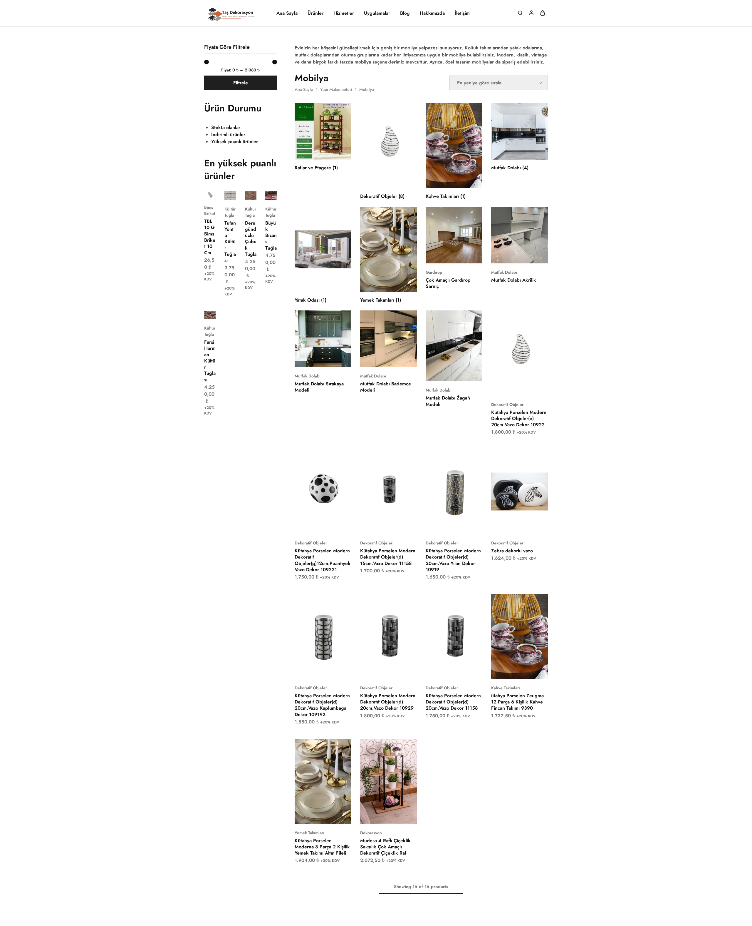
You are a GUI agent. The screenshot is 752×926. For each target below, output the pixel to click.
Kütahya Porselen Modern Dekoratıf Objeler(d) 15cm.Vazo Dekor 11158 (387, 557)
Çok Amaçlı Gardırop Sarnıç (448, 283)
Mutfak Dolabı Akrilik (513, 280)
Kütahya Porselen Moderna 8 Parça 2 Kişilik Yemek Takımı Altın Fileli (322, 847)
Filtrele (240, 82)
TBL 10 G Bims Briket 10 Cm (209, 237)
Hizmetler (343, 13)
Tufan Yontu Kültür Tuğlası (230, 242)
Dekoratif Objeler (507, 404)
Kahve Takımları (505, 688)
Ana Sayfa (287, 13)
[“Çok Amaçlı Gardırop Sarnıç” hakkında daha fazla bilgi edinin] (446, 254)
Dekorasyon (371, 833)
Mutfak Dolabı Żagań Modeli (448, 401)
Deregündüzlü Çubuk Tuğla (250, 239)
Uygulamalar (377, 13)
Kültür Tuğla (230, 212)
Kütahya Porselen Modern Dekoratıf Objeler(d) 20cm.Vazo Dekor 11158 (453, 702)
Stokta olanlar (225, 127)
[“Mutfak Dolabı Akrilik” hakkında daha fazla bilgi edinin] (512, 254)
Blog (405, 13)
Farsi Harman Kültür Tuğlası (210, 361)
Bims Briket (209, 210)
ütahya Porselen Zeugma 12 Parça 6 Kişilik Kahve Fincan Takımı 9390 (517, 702)
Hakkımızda (432, 13)
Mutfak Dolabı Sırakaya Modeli (319, 386)
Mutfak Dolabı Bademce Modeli (385, 386)
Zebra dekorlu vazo (512, 550)
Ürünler (315, 13)
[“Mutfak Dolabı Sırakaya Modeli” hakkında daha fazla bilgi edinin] (315, 358)
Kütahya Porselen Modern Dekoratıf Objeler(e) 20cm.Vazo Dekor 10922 (518, 418)
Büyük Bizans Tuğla (271, 235)
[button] (512, 387)
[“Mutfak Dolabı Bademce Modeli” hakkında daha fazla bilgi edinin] (381, 358)
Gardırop (434, 272)
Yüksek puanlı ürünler (234, 141)
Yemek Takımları (309, 833)
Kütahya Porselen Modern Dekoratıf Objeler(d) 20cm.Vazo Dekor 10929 (387, 702)
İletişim (462, 13)
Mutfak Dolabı (504, 272)
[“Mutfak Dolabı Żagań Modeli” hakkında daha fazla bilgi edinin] (446, 372)
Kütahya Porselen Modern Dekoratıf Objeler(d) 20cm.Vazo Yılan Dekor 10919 (453, 560)
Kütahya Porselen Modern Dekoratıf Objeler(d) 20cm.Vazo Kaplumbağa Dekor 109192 (322, 705)
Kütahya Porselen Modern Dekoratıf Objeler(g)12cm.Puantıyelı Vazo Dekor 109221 (322, 560)
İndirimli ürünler (228, 134)
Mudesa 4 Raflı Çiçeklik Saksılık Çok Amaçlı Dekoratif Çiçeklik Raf (385, 847)
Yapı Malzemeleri (336, 89)
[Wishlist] (473, 215)
